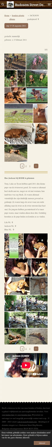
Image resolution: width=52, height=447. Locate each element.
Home (6, 15)
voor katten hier (8, 415)
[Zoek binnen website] (3, 4)
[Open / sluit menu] (49, 4)
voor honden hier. (24, 415)
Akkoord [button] (42, 443)
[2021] (40, 113)
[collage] (13, 245)
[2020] (40, 133)
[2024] (21, 78)
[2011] (36, 245)
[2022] (37, 95)
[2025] (15, 62)
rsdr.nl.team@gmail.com (27, 421)
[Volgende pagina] (36, 166)
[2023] (36, 78)
